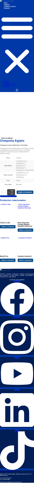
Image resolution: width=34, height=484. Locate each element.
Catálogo (7, 4)
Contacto (7, 8)
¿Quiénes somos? (10, 6)
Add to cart (11, 192)
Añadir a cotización (25, 192)
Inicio (5, 3)
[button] (17, 44)
